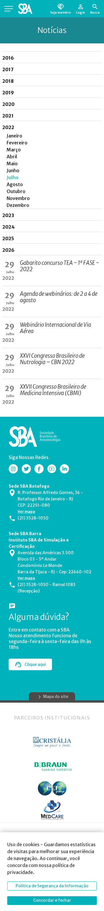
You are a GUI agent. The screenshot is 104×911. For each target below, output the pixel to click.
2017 (8, 69)
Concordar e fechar (52, 900)
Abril (12, 156)
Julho (12, 177)
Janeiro (14, 136)
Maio (12, 163)
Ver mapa (26, 511)
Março (14, 150)
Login (80, 12)
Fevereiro (17, 143)
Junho (13, 170)
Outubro (16, 191)
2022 (8, 127)
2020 (8, 104)
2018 (8, 81)
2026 (8, 250)
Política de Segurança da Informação (52, 885)
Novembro (18, 198)
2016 (8, 58)
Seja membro (60, 12)
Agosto (15, 184)
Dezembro (18, 205)
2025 (8, 238)
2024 (8, 227)
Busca (95, 12)
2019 (8, 92)
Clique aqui (35, 664)
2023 (8, 215)
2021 (8, 116)
